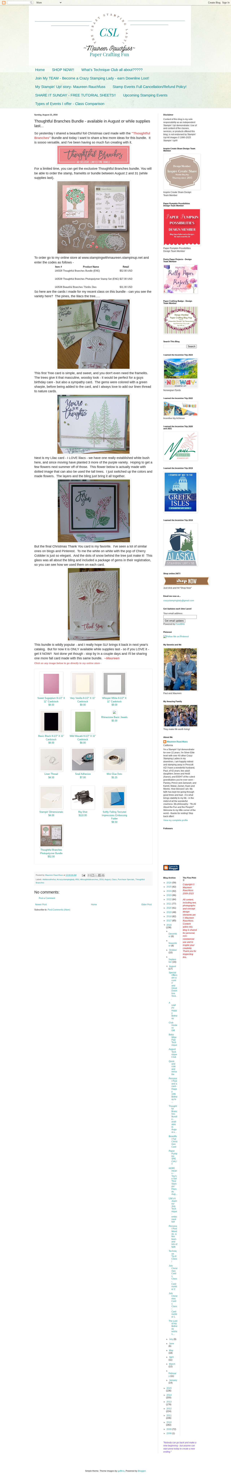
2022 (169, 899)
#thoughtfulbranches (89, 879)
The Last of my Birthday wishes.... (173, 1327)
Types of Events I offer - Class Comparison (69, 104)
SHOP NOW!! (63, 70)
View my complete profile (175, 820)
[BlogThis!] (93, 875)
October (173, 950)
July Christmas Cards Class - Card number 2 (173, 1277)
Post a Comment (47, 898)
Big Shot (82, 812)
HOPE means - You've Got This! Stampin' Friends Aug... (173, 1181)
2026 (169, 882)
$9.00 (83, 704)
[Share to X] (96, 875)
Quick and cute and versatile (173, 1068)
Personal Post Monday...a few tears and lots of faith (173, 1236)
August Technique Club (173, 1053)
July (171, 1339)
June (171, 1343)
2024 (169, 891)
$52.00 (51, 856)
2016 (101, 879)
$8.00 (51, 704)
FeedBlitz (180, 624)
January (173, 1380)
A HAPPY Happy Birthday (173, 1011)
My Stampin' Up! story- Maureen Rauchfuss (70, 87)
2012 (169, 1408)
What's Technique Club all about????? (112, 70)
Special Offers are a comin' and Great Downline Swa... (173, 985)
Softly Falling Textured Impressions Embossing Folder (114, 815)
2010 (169, 1422)
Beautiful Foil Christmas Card (173, 1141)
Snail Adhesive (83, 774)
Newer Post (41, 904)
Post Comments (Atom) (59, 909)
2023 (169, 895)
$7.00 (83, 777)
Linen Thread (51, 774)
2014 (169, 1395)
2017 (169, 920)
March (172, 1364)
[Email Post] (83, 875)
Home (40, 70)
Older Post (146, 904)
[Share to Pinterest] (103, 875)
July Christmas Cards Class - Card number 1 (173, 1305)
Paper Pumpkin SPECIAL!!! (173, 1157)
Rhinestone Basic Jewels (114, 717)
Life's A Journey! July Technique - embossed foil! (173, 1210)
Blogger (141, 1471)
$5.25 (114, 777)
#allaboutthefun (49, 879)
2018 (169, 916)
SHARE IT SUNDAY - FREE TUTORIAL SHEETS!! (75, 95)
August (107, 879)
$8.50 (114, 822)
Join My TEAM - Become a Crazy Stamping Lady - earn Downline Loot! (92, 78)
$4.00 (51, 815)
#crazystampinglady (65, 879)
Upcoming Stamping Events (145, 95)
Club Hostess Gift (173, 1026)
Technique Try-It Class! (173, 1256)
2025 (169, 887)
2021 (169, 904)
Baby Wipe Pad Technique (173, 1039)
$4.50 (51, 777)
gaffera (121, 1471)
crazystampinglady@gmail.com (178, 600)
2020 (169, 908)
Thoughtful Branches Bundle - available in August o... (173, 1119)
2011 (169, 1415)
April (171, 1357)
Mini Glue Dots (114, 774)
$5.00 (114, 720)
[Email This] (89, 875)
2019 (169, 912)
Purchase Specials (126, 879)
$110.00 (83, 815)
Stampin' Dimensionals (51, 812)
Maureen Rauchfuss (177, 741)
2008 (169, 1433)
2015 (169, 1388)
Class (114, 879)
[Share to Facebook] (99, 875)
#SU (77, 879)
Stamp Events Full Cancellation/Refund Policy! (150, 87)
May (171, 1350)
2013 (169, 1401)
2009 (169, 1429)
